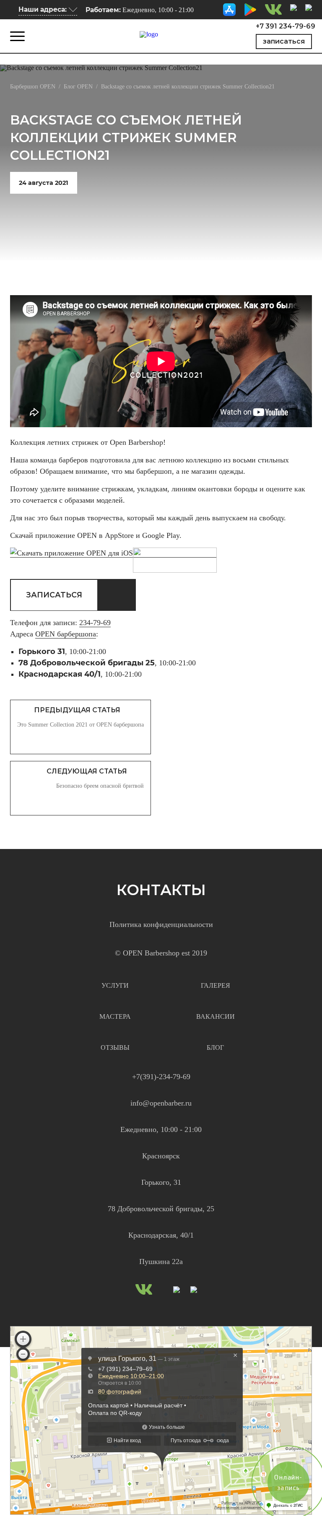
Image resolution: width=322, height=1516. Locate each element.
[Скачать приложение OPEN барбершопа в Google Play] (250, 9)
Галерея (215, 985)
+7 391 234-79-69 (285, 26)
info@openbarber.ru (161, 1103)
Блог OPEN (78, 86)
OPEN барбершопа (65, 634)
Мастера (115, 1016)
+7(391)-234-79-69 (161, 1076)
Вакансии (215, 1016)
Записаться (284, 41)
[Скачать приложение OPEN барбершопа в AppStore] (229, 9)
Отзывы (115, 1047)
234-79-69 (95, 622)
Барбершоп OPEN (32, 86)
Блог (215, 1047)
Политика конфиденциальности (161, 924)
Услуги (115, 985)
